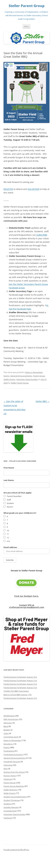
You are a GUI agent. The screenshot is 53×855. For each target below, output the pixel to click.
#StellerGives (9, 715)
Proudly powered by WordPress (16, 849)
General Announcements (21, 376)
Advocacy (8, 722)
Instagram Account (12, 761)
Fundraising (9, 751)
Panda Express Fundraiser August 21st (20, 677)
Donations (8, 744)
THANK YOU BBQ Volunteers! (16, 691)
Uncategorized (10, 811)
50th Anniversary (11, 719)
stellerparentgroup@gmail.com (26, 607)
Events (6, 376)
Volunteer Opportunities (27, 379)
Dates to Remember (34, 372)
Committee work (11, 737)
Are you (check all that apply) (17, 492)
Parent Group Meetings (14, 786)
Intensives (8, 765)
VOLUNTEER (33, 189)
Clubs (6, 733)
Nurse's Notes (10, 775)
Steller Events (9, 379)
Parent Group (39, 376)
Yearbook (8, 818)
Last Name (9, 480)
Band (6, 726)
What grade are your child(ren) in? (20, 513)
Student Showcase (12, 800)
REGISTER (8, 189)
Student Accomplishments (15, 796)
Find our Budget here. (26, 596)
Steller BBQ (42, 401)
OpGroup (8, 779)
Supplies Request (11, 807)
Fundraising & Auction (13, 754)
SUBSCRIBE (41, 234)
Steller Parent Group (26, 6)
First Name (9, 467)
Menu (26, 26)
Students (7, 803)
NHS (6, 768)
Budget (7, 729)
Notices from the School (14, 772)
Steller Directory (11, 789)
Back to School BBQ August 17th (18, 694)
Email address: (10, 547)
